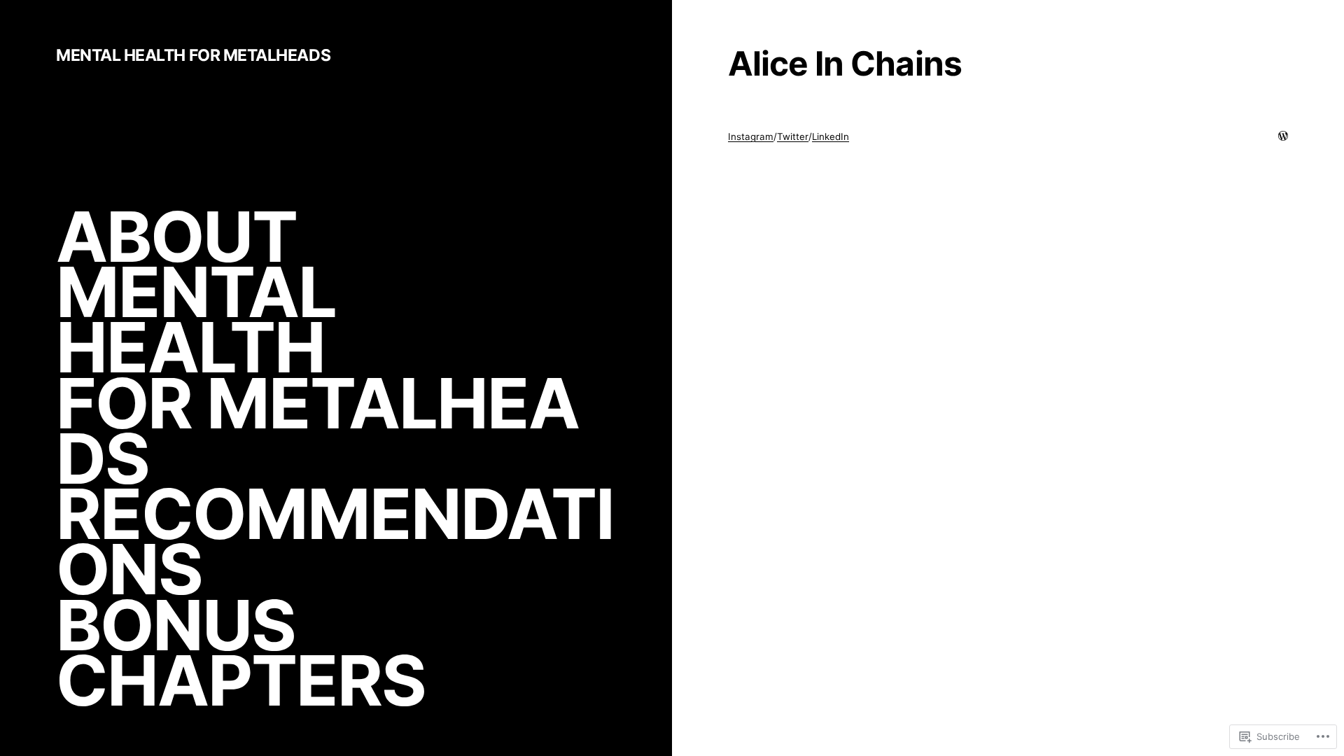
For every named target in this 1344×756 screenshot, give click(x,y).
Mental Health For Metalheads (193, 55)
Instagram (751, 136)
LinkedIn (830, 136)
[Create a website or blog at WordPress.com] (1283, 136)
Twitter (792, 136)
